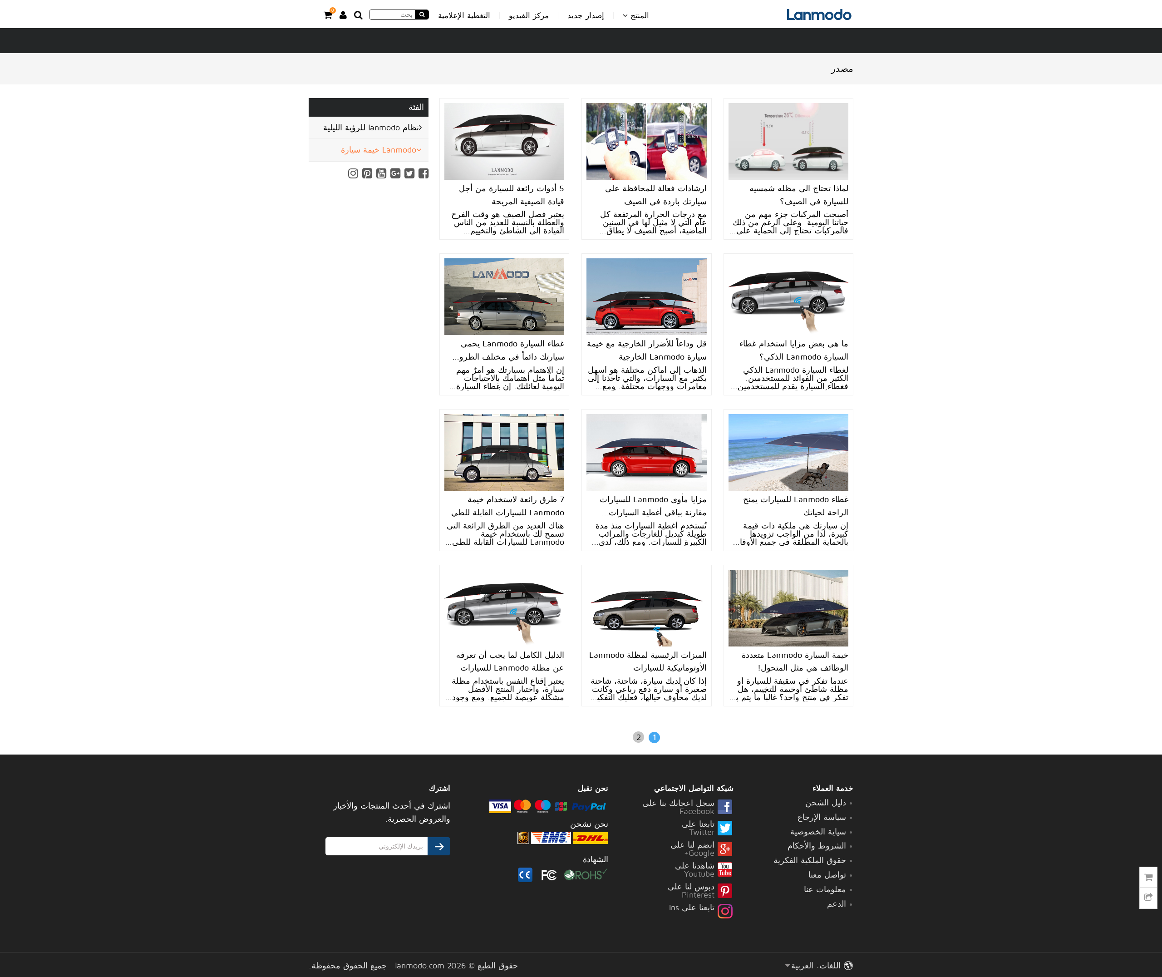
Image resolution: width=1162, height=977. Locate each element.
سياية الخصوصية (818, 831)
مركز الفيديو (529, 15)
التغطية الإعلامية (464, 15)
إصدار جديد (585, 15)
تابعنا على (698, 828)
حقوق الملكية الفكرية (809, 860)
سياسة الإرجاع (822, 817)
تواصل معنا (827, 874)
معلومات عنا (825, 889)
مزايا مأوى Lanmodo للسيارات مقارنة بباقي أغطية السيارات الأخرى (653, 512)
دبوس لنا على (691, 891)
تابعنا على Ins (691, 908)
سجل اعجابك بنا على (678, 807)
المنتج (638, 15)
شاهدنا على (694, 870)
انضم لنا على (692, 849)
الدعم (836, 903)
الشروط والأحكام (817, 845)
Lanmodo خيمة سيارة (378, 149)
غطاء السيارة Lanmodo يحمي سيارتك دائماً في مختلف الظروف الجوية (507, 357)
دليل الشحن (825, 802)
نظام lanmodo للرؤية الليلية (371, 127)
